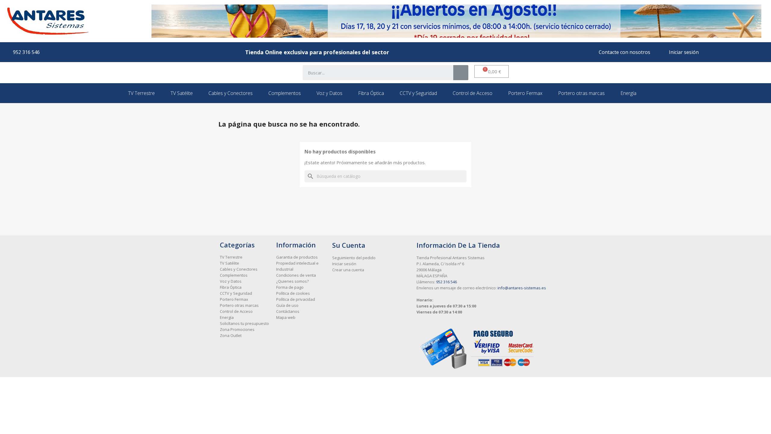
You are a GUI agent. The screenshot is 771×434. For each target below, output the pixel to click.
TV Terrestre (141, 93)
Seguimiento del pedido (354, 257)
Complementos (284, 93)
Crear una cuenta (348, 269)
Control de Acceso (472, 93)
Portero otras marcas (581, 93)
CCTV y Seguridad (418, 93)
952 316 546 (446, 282)
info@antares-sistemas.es (522, 288)
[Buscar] (460, 72)
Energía (628, 93)
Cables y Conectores (230, 93)
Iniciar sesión (344, 263)
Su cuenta (348, 245)
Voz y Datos (329, 93)
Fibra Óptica (371, 93)
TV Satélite (181, 93)
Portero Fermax (525, 93)
